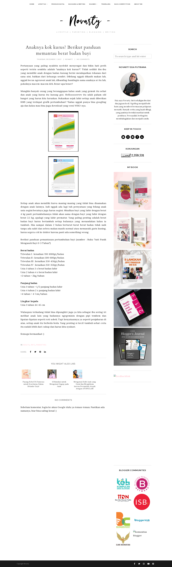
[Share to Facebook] (31, 352)
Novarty (26, 564)
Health (26, 345)
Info (33, 345)
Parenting (41, 345)
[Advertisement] (132, 424)
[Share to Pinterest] (40, 352)
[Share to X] (35, 352)
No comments (83, 59)
